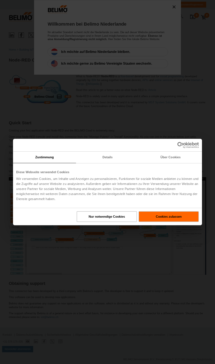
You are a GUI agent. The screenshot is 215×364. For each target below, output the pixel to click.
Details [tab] (107, 157)
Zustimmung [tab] (44, 157)
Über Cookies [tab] (170, 157)
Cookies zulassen (169, 216)
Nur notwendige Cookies (107, 216)
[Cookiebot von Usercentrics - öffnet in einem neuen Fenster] (180, 145)
